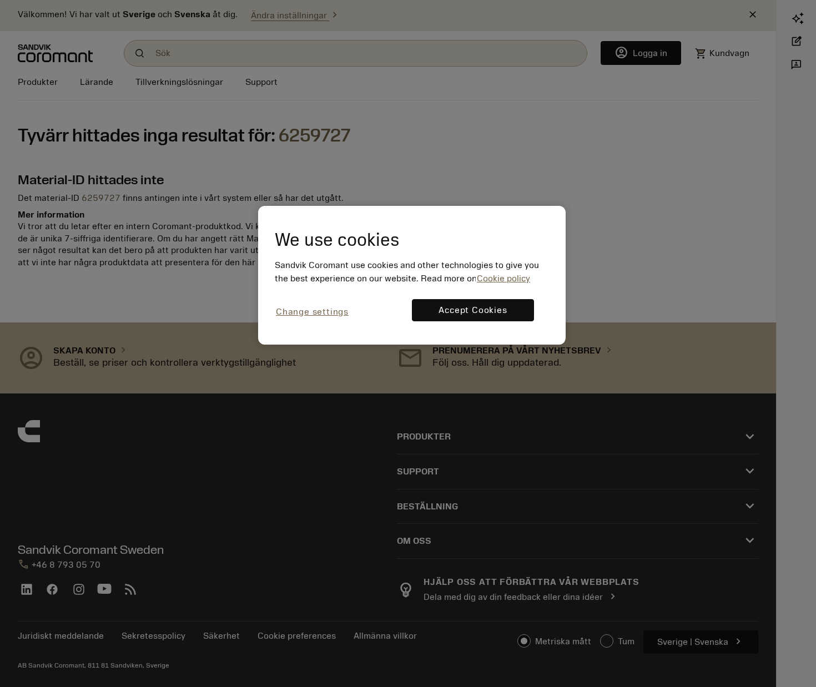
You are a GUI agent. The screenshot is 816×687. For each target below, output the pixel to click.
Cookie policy (503, 278)
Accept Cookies (473, 310)
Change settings (312, 311)
